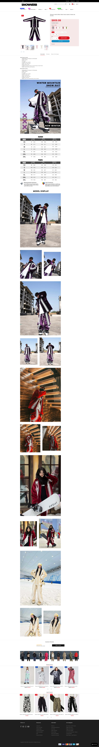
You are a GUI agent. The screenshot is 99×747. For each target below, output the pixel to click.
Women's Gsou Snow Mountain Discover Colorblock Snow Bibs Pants (31, 686)
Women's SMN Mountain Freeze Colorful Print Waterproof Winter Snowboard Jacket (62, 686)
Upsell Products (49, 692)
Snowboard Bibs (69, 733)
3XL (56, 34)
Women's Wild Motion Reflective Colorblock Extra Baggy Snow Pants (75, 714)
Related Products (49, 664)
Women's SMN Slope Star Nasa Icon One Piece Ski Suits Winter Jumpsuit (76, 686)
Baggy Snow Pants (69, 727)
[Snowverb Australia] (29, 6)
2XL (53, 34)
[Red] (63, 27)
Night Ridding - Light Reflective (71, 735)
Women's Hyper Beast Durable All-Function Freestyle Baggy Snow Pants (31, 714)
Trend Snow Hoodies (69, 730)
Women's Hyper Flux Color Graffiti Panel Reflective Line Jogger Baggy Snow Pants (47, 714)
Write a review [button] (58, 645)
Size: (53, 30)
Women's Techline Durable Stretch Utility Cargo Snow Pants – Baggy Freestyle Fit (62, 714)
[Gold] (59, 27)
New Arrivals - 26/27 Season (71, 725)
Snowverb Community (55, 735)
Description (42, 54)
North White (52, 15)
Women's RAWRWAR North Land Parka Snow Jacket (43, 686)
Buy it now (61, 41)
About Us (52, 725)
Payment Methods (39, 735)
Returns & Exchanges (40, 730)
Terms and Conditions (55, 733)
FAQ (37, 733)
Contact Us (38, 725)
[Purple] (53, 27)
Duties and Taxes (54, 730)
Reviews (48, 54)
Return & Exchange (55, 54)
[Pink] (56, 27)
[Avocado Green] (66, 27)
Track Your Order (39, 727)
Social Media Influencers (55, 727)
